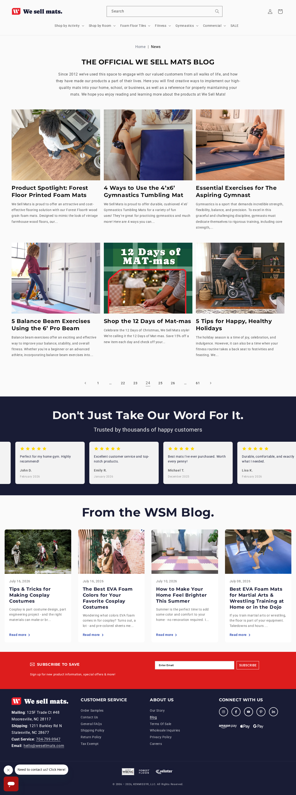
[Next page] (210, 383)
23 (135, 383)
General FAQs (91, 724)
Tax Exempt (90, 744)
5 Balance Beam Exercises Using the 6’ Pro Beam (51, 325)
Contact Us (89, 717)
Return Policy (91, 737)
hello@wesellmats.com (44, 746)
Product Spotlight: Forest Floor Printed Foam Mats (50, 191)
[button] (69, 25)
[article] (38, 585)
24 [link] (148, 383)
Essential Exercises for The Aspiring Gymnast (236, 191)
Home (140, 47)
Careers (156, 744)
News (155, 47)
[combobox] (164, 11)
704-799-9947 (48, 739)
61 (198, 383)
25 (160, 383)
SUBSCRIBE (247, 665)
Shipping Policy (93, 730)
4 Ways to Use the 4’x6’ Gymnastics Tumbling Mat (143, 191)
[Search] (217, 11)
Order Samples (92, 710)
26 (173, 383)
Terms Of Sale (160, 724)
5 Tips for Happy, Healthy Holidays (234, 325)
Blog (153, 717)
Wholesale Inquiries (165, 730)
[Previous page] (85, 383)
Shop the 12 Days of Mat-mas (147, 321)
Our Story (157, 710)
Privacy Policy (161, 737)
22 (123, 383)
